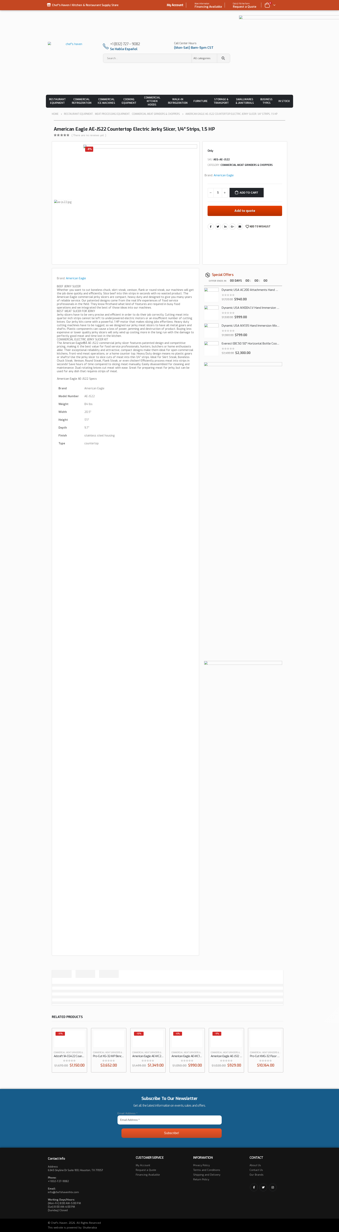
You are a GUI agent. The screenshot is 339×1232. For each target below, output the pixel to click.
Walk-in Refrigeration (178, 101)
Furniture (200, 101)
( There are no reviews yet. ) (89, 135)
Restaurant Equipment (57, 101)
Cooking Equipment (129, 101)
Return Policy (201, 1179)
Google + (232, 226)
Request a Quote (146, 1170)
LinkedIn (225, 226)
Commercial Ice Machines (106, 101)
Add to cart (249, 192)
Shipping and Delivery (206, 1174)
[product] (211, 295)
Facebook (211, 226)
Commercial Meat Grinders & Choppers (247, 165)
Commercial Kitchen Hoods (152, 101)
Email (240, 226)
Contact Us (256, 1170)
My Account (175, 5)
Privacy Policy (201, 1165)
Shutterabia (90, 1227)
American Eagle (224, 175)
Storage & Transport (221, 101)
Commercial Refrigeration (81, 101)
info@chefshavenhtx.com (63, 1192)
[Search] (223, 58)
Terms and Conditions (206, 1170)
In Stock (284, 101)
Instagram (273, 1187)
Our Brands (256, 1174)
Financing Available (148, 1174)
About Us (255, 1165)
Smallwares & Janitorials (245, 101)
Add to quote (244, 211)
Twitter (218, 226)
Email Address (128, 1113)
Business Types (266, 101)
